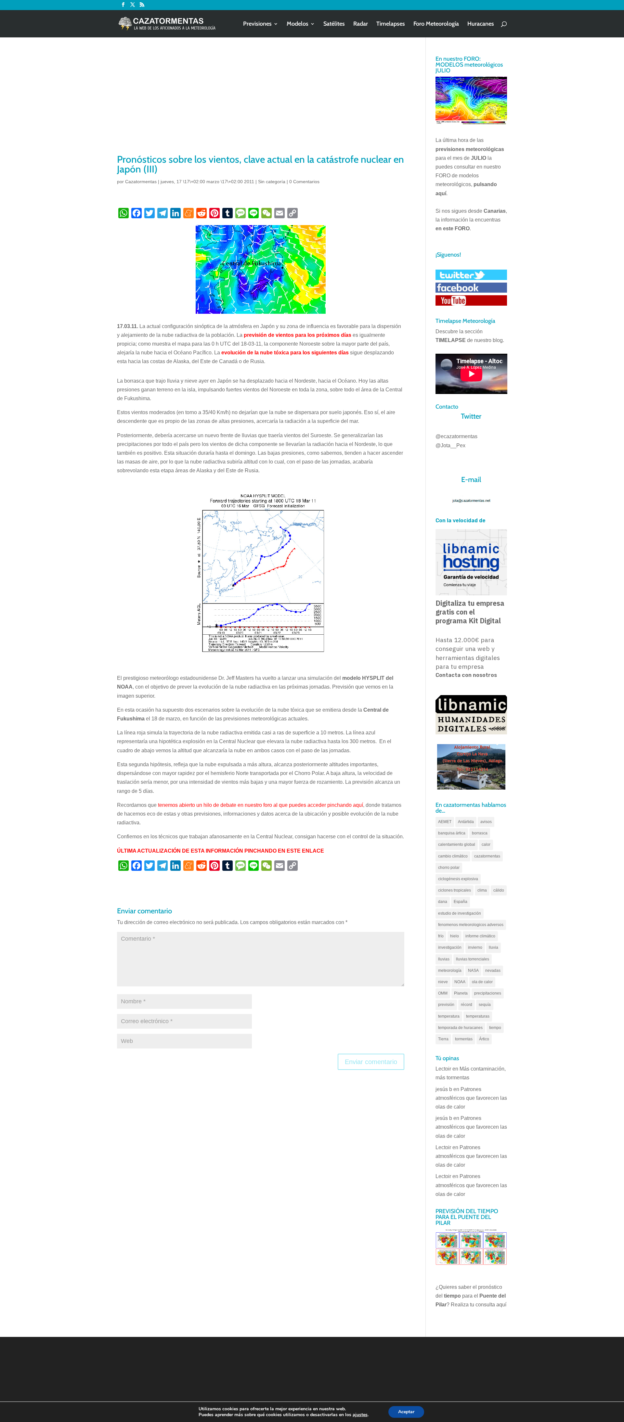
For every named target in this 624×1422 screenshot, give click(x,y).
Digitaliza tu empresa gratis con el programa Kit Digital (470, 612)
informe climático (480, 936)
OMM (443, 993)
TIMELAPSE (451, 340)
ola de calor (482, 982)
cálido (498, 890)
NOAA (459, 982)
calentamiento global (456, 844)
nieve (443, 982)
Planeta (461, 993)
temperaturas (477, 1016)
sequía (485, 1004)
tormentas (464, 1039)
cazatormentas (487, 856)
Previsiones (257, 24)
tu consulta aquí (488, 1304)
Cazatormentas (141, 181)
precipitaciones (487, 993)
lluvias (443, 959)
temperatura (449, 1016)
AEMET (444, 821)
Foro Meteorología (436, 24)
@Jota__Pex (450, 445)
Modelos (297, 24)
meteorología (450, 970)
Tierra (443, 1039)
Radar (360, 24)
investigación (450, 947)
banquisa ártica (451, 833)
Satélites (334, 24)
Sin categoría (271, 181)
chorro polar (449, 867)
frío (441, 936)
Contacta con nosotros (466, 675)
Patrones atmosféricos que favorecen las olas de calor (471, 1098)
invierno (475, 947)
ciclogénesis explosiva (458, 879)
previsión (446, 1004)
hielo (454, 936)
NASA (473, 970)
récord (466, 1004)
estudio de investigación (459, 913)
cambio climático (453, 856)
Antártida (466, 821)
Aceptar (406, 1412)
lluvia (493, 947)
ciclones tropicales (454, 890)
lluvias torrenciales (472, 959)
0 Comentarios (304, 181)
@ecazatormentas (456, 436)
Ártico (484, 1039)
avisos (486, 821)
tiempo (495, 1027)
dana (442, 901)
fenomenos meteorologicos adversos (470, 924)
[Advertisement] (260, 103)
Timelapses (390, 24)
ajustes (360, 1415)
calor (486, 844)
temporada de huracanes (460, 1027)
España (460, 901)
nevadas (492, 970)
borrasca (480, 833)
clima (482, 890)
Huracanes (480, 24)
